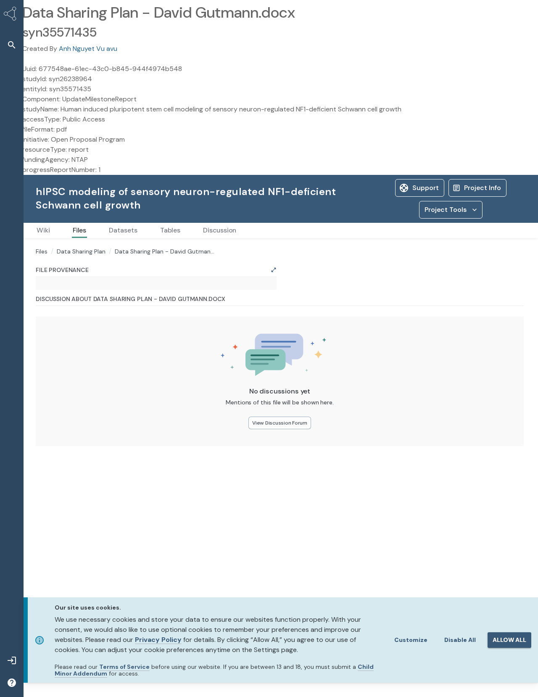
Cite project (497, 187)
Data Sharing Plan (81, 251)
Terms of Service (124, 667)
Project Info (435, 187)
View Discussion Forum (279, 485)
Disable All (460, 640)
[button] (12, 45)
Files (41, 251)
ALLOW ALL (509, 640)
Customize (410, 640)
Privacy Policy (158, 639)
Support (378, 187)
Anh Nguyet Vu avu (88, 48)
